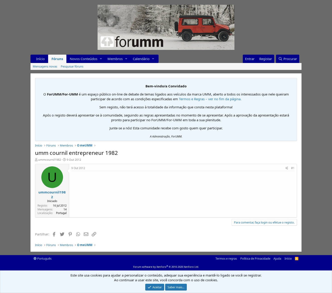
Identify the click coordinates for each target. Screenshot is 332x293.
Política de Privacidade (255, 258)
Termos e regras (226, 258)
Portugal (61, 213)
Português (44, 258)
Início (40, 58)
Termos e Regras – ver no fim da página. (210, 99)
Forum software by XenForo (166, 266)
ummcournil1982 (49, 160)
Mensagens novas (45, 66)
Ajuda (277, 258)
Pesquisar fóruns (72, 66)
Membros (115, 58)
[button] (101, 59)
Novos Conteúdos (83, 58)
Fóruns (57, 58)
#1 (293, 168)
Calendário (141, 58)
